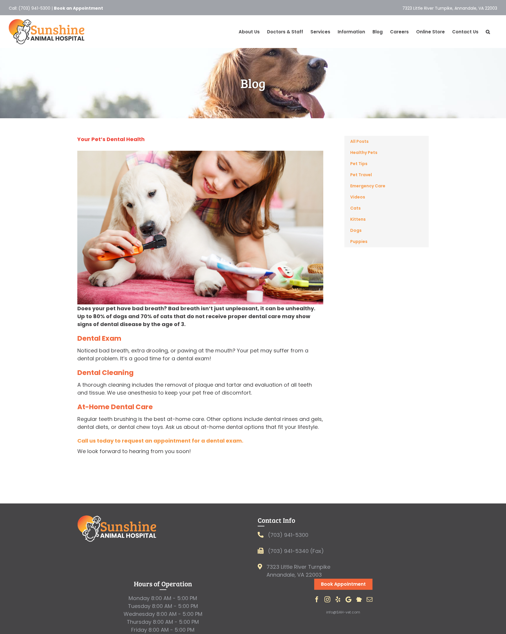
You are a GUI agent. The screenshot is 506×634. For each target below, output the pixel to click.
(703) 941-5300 (34, 8)
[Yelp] (338, 599)
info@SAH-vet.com (343, 612)
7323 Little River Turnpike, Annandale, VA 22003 (449, 8)
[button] (488, 32)
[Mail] (369, 599)
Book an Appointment (78, 8)
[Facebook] (317, 599)
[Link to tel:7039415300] (261, 535)
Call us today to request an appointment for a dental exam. (160, 440)
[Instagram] (327, 599)
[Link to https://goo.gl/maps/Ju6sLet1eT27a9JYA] (260, 567)
